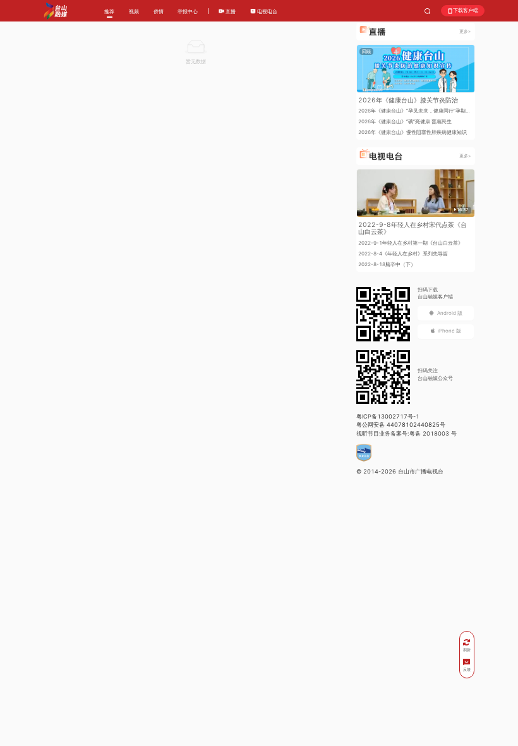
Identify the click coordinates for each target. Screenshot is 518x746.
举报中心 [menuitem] (188, 11)
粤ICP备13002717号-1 (387, 416)
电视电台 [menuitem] (266, 11)
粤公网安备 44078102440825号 (400, 424)
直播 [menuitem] (230, 11)
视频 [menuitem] (134, 11)
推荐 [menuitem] (109, 11)
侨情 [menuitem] (159, 11)
